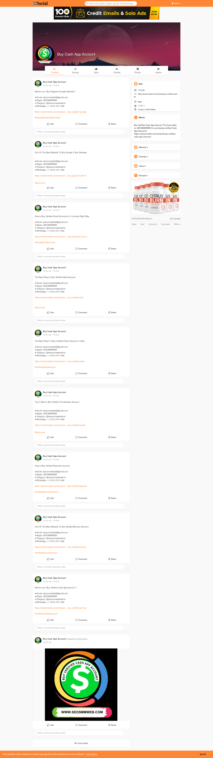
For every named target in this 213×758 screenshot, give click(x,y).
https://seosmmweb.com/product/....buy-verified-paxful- (60, 361)
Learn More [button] (91, 754)
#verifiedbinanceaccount (46, 552)
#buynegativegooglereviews (47, 117)
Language (176, 219)
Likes (141, 166)
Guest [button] (176, 3)
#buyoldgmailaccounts (45, 242)
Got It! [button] (203, 754)
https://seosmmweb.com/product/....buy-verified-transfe (60, 425)
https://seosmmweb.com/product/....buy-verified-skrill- (59, 297)
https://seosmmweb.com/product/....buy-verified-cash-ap (60, 607)
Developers (165, 224)
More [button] (176, 224)
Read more (40, 182)
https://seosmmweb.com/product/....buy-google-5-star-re (60, 175)
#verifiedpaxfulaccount (45, 367)
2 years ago (47, 85)
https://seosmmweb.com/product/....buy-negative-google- (61, 111)
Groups (142, 175)
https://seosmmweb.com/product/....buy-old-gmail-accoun (61, 236)
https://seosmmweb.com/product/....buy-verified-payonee (61, 485)
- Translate (55, 85)
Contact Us (152, 224)
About (134, 224)
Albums (142, 147)
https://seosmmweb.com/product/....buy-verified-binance (60, 546)
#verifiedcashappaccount (46, 613)
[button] (111, 3)
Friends (142, 156)
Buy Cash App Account (76, 54)
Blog (142, 224)
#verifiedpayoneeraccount (47, 491)
